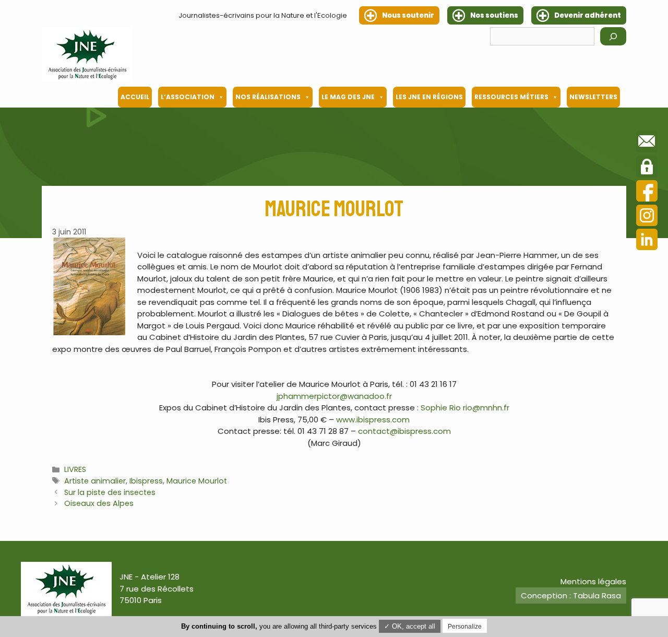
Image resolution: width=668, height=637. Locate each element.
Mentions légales (593, 581)
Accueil (135, 96)
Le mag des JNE (348, 96)
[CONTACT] (647, 143)
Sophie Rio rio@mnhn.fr (465, 407)
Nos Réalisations (268, 96)
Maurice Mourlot (196, 481)
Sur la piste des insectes (110, 492)
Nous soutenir (408, 15)
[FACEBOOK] (647, 192)
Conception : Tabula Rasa (571, 595)
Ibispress (146, 481)
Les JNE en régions (429, 96)
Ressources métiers (511, 96)
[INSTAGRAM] (647, 217)
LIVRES (75, 469)
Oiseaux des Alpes (99, 503)
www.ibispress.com (373, 419)
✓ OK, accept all (409, 626)
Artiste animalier (95, 481)
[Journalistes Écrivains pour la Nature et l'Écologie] (87, 54)
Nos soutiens (494, 15)
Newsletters (593, 96)
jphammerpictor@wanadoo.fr (334, 396)
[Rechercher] (613, 36)
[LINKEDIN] (647, 241)
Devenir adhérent (587, 15)
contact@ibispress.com (404, 431)
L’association (187, 96)
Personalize (465, 626)
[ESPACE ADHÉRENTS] (647, 168)
